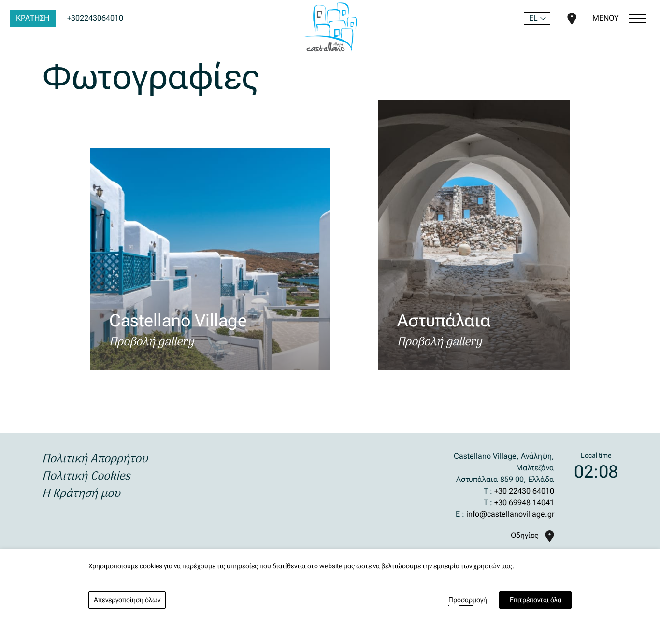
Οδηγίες (525, 535)
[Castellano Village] (330, 27)
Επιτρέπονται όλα (535, 600)
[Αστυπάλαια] (474, 235)
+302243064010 (95, 18)
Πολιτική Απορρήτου (95, 459)
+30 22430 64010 (524, 490)
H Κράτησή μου (81, 493)
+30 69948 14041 (524, 502)
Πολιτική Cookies (86, 476)
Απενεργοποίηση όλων (127, 600)
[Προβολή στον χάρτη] (571, 17)
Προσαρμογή (467, 600)
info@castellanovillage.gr (510, 514)
